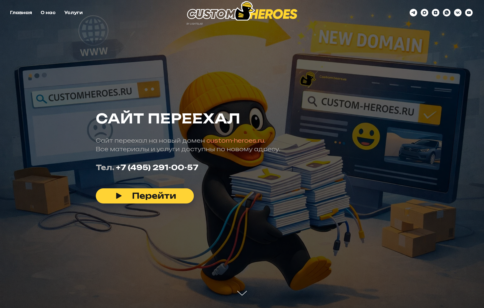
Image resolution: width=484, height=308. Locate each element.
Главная (21, 12)
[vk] (458, 12)
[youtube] (469, 12)
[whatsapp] (446, 12)
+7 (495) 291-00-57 (157, 167)
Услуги (73, 12)
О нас (48, 12)
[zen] (435, 12)
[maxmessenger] (424, 12)
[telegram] (413, 12)
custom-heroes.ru (235, 140)
